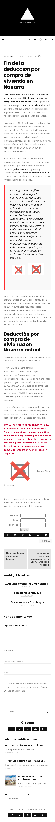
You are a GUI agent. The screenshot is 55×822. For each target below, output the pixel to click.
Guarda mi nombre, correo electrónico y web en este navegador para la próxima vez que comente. (27, 687)
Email (15, 519)
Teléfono (13, 524)
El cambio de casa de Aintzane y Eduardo (15, 556)
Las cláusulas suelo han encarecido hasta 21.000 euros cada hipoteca (40, 559)
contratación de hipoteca (24, 236)
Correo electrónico (13, 661)
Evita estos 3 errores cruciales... (25, 745)
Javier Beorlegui (21, 169)
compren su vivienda (31, 105)
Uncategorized (10, 56)
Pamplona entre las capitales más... (30, 778)
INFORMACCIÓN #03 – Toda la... (25, 761)
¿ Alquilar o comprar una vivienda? (27, 583)
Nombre (14, 515)
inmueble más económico (26, 245)
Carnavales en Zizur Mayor (27, 602)
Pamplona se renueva (27, 593)
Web (6, 672)
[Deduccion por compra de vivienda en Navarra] (18, 269)
